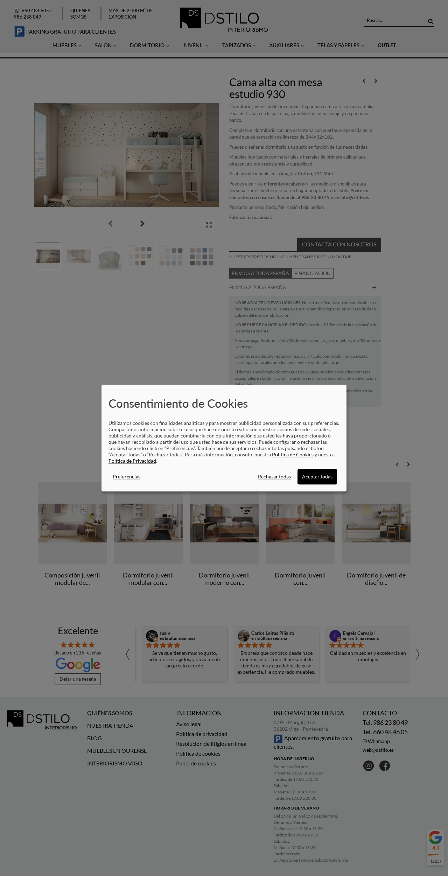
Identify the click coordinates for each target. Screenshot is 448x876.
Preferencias (126, 476)
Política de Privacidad (132, 461)
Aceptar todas (317, 476)
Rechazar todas (274, 476)
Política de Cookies (293, 454)
